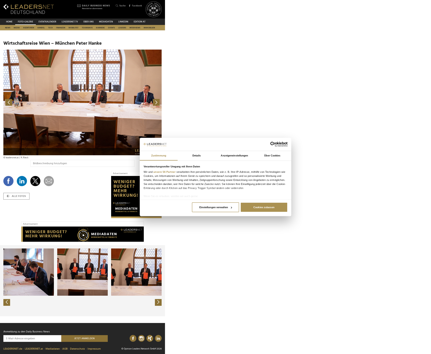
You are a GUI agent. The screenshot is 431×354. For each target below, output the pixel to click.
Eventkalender (47, 22)
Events (111, 28)
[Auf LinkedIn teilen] (22, 181)
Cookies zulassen (263, 207)
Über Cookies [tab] (272, 155)
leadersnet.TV (70, 22)
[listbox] (82, 280)
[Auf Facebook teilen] (8, 181)
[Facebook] (133, 338)
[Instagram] (141, 338)
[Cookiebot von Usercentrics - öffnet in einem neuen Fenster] (273, 144)
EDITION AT (139, 22)
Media (17, 28)
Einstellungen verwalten (213, 207)
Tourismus (87, 28)
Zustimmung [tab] (158, 155)
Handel (41, 28)
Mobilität (73, 28)
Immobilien (149, 28)
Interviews (134, 28)
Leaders (122, 28)
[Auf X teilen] (35, 181)
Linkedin (123, 22)
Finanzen (60, 28)
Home (9, 22)
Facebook (137, 6)
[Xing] (149, 338)
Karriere (100, 28)
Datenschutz (77, 348)
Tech (50, 28)
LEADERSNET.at (34, 348)
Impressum (94, 348)
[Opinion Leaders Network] (154, 9)
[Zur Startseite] (28, 9)
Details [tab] (196, 155)
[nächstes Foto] (122, 102)
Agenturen (28, 28)
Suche (122, 6)
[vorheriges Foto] (42, 102)
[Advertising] (136, 197)
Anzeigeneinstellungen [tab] (234, 155)
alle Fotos (19, 196)
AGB (65, 348)
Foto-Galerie (25, 22)
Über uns (88, 22)
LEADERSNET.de (12, 348)
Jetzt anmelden (84, 338)
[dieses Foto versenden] (49, 181)
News (7, 28)
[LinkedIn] (158, 338)
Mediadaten (106, 22)
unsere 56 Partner (164, 171)
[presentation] (6, 302)
